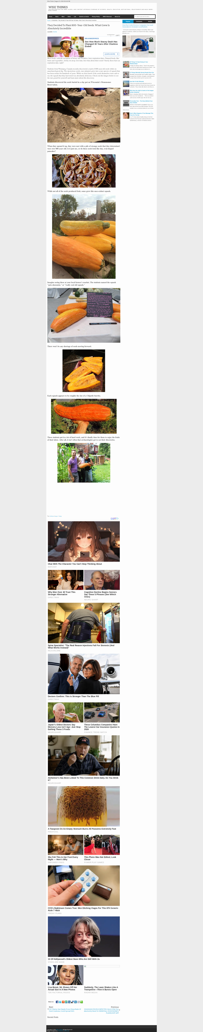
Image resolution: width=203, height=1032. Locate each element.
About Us (117, 16)
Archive (150, 21)
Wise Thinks (58, 7)
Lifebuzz (52, 516)
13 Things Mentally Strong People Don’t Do (142, 72)
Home (50, 16)
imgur (56, 516)
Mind (63, 16)
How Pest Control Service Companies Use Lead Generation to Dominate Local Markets (137, 26)
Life (75, 16)
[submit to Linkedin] (75, 1002)
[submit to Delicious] (72, 1002)
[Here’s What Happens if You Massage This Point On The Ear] (126, 118)
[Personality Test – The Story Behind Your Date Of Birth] (126, 106)
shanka (55, 32)
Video (69, 16)
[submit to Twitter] (60, 1002)
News (56, 16)
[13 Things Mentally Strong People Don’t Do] (126, 77)
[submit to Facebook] (57, 1002)
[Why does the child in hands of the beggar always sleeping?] (126, 95)
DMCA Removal (107, 16)
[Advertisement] (84, 500)
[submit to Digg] (69, 1002)
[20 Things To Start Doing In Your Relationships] (126, 67)
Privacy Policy (96, 16)
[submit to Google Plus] (63, 1002)
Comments (139, 21)
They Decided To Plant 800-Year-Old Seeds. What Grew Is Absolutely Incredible (78, 27)
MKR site (66, 1030)
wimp (60, 516)
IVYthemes (60, 1030)
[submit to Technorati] (81, 1002)
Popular (128, 21)
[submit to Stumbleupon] (66, 1002)
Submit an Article (84, 16)
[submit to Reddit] (78, 1002)
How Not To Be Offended (137, 81)
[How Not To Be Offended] (126, 86)
